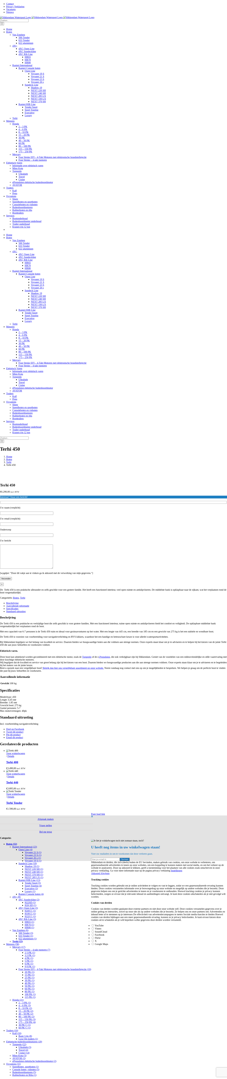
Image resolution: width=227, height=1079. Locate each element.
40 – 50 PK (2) (26, 1014)
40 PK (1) (29, 983)
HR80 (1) (29, 927)
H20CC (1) (30, 911)
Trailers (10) (12, 1030)
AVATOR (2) (18, 1058)
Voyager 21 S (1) (33, 852)
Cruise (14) (24, 1052)
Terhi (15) (17, 941)
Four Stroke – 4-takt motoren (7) (34, 949)
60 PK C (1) (25, 1027)
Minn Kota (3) (19, 1055)
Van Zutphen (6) (20, 930)
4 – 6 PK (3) (25, 1005)
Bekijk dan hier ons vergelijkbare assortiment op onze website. (73, 668)
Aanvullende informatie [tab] (17, 606)
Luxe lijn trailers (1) (28, 1039)
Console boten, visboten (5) (25, 1069)
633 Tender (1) (26, 936)
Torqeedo (86, 657)
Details (10, 756)
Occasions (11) (13, 1064)
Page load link (98, 814)
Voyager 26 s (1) (33, 858)
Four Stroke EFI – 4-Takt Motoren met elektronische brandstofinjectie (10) (55, 969)
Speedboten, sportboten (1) (25, 1066)
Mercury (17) (18, 947)
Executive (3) (31, 888)
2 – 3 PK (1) (25, 1002)
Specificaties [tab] (12, 608)
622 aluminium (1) (28, 938)
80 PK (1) (29, 991)
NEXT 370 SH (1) (34, 874)
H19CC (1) (30, 913)
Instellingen (176, 870)
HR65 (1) (29, 922)
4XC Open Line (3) (28, 908)
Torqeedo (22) (19, 1044)
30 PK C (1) (25, 1025)
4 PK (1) (29, 958)
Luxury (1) (30, 891)
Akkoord (95, 873)
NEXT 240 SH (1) (34, 872)
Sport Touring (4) (33, 885)
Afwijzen (104, 873)
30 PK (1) (29, 980)
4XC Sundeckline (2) (29, 899)
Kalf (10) (16, 1033)
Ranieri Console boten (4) (31, 894)
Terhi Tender (14, 802)
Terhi (22, 597)
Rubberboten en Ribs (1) (24, 1075)
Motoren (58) (12, 944)
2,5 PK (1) (30, 952)
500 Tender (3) (26, 933)
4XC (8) (16, 897)
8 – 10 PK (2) (25, 1008)
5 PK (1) (29, 961)
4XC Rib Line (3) (27, 919)
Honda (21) (18, 1000)
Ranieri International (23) (24, 846)
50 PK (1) (29, 986)
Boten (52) (11, 844)
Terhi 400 (12, 762)
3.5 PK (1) (30, 955)
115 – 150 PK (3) (27, 1019)
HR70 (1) (29, 924)
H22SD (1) (30, 902)
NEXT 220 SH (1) (34, 869)
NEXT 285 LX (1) (34, 877)
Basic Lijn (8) (25, 1036)
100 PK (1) (30, 994)
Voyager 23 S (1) (33, 855)
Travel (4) (23, 1050)
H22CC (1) (30, 916)
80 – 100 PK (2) (26, 1016)
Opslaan (124, 859)
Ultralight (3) (25, 1047)
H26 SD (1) (30, 905)
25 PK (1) (29, 977)
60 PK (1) (29, 988)
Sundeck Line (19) (28, 863)
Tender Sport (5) (33, 883)
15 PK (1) (29, 975)
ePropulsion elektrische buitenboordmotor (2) (34, 1061)
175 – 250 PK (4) (27, 1022)
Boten (16, 597)
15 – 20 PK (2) (26, 1011)
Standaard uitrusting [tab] (16, 611)
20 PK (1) (29, 972)
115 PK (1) (30, 997)
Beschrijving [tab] (12, 603)
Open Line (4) (25, 849)
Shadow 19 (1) (32, 866)
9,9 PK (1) (30, 966)
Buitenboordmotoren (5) (24, 1072)
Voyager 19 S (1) (33, 860)
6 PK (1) (29, 963)
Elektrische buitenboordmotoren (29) (24, 1041)
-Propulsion (104, 657)
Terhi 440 (12, 782)
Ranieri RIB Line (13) (29, 880)
